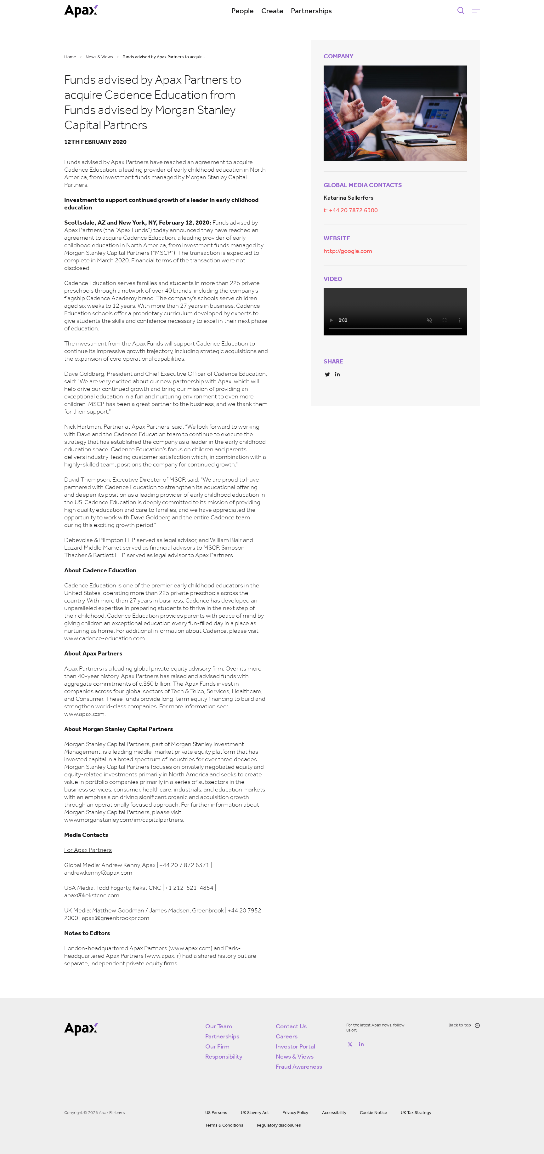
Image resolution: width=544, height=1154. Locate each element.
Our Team (218, 1027)
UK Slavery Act (255, 1113)
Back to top (460, 1025)
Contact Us (291, 1027)
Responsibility (223, 1057)
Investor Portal (295, 1047)
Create (272, 11)
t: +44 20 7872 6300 (351, 211)
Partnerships (311, 11)
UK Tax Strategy (416, 1113)
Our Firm (217, 1047)
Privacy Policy (295, 1113)
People (242, 11)
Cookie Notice (373, 1113)
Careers (287, 1037)
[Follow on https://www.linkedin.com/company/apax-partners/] (361, 1044)
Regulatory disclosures (279, 1125)
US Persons (216, 1113)
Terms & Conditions (224, 1125)
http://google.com (348, 251)
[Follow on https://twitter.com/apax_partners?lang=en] (350, 1044)
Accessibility (334, 1113)
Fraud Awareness (299, 1067)
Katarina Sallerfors (348, 198)
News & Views (295, 1057)
